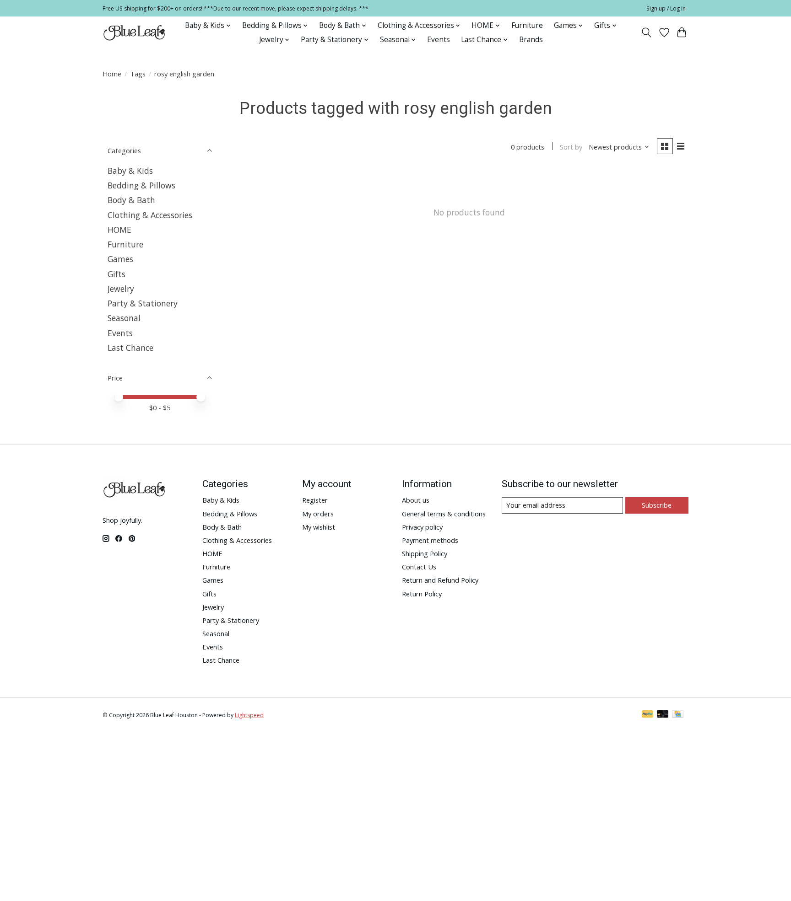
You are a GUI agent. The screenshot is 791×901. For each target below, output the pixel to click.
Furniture (527, 25)
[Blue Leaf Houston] (135, 32)
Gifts (116, 273)
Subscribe (657, 504)
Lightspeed (249, 715)
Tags (138, 73)
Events (438, 39)
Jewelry (121, 288)
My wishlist (318, 526)
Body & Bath (131, 199)
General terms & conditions (444, 513)
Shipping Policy (424, 553)
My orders (318, 513)
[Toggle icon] (646, 32)
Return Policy (422, 593)
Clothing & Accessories (150, 214)
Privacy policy (422, 526)
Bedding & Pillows (141, 185)
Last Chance (130, 347)
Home (112, 73)
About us (415, 499)
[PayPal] (648, 714)
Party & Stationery (143, 303)
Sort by (571, 146)
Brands (531, 39)
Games (120, 258)
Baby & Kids (130, 170)
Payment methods (430, 540)
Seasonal (124, 317)
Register (315, 499)
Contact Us (419, 566)
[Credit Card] (677, 714)
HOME (119, 229)
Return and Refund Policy (440, 580)
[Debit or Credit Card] (663, 714)
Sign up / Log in (666, 8)
